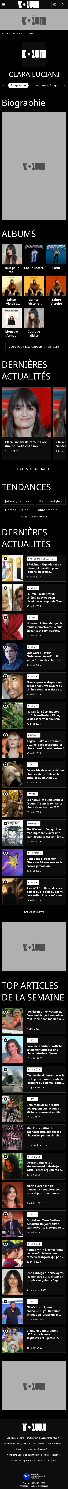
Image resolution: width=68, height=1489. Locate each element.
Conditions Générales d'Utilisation (22, 1437)
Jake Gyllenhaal (18, 501)
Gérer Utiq (30, 1460)
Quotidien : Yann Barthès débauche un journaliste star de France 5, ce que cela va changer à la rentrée (45, 1225)
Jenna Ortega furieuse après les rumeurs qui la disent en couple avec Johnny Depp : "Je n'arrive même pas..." (45, 1278)
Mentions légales (12, 1443)
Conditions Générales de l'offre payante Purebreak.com (32, 1454)
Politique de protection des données (32, 1449)
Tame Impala (47, 510)
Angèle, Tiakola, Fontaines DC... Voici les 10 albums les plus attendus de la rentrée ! (45, 744)
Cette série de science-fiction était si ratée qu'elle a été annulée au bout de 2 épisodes (45, 776)
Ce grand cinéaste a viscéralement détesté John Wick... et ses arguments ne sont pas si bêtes (45, 1168)
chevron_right (64, 85)
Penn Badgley (50, 501)
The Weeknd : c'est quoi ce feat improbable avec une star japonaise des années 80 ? (45, 834)
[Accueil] (28, 4)
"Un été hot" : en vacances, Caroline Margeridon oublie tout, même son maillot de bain (45, 1017)
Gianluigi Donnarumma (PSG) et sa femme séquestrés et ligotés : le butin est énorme (42, 1336)
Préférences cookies (47, 1460)
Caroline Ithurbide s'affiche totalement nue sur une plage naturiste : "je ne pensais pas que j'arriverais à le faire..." (46, 1053)
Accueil (5, 33)
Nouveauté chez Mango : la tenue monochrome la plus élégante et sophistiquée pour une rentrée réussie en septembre (45, 630)
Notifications (17, 1460)
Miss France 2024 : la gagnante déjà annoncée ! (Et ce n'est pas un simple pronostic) (44, 1133)
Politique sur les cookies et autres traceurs (41, 1443)
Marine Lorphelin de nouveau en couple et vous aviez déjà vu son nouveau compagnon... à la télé (44, 1191)
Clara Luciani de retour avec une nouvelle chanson (26, 444)
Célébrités (15, 33)
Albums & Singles (48, 85)
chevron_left (4, 85)
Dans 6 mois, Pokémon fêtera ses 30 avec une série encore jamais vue (44, 862)
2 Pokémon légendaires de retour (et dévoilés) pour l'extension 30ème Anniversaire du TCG (44, 570)
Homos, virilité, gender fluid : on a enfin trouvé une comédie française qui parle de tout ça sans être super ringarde (45, 1257)
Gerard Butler (16, 510)
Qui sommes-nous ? (50, 1437)
